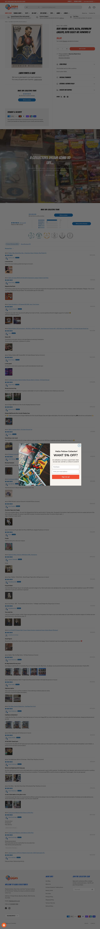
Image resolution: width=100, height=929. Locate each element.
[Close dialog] (79, 445)
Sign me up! (66, 477)
